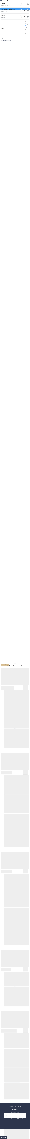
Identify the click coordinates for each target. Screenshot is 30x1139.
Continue (3, 1137)
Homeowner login (15, 1112)
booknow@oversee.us (11, 1118)
